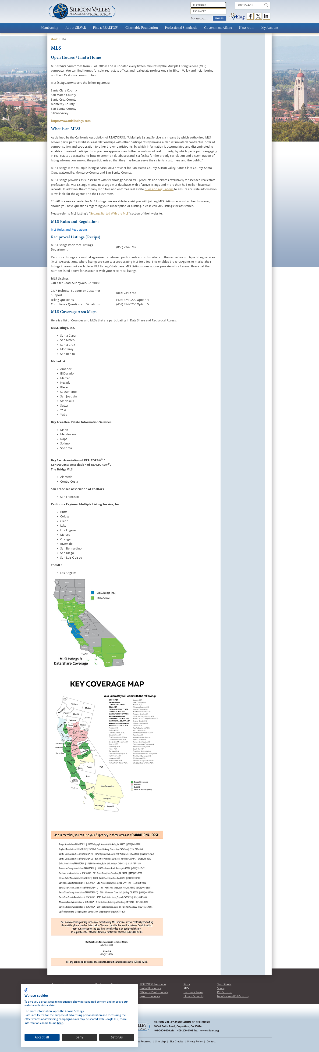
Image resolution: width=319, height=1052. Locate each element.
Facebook (250, 16)
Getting (95, 213)
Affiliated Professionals (154, 992)
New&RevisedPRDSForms (232, 996)
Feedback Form (193, 992)
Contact (211, 1041)
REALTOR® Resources (153, 984)
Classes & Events (193, 996)
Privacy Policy (194, 1041)
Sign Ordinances (150, 996)
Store (187, 984)
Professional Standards (181, 28)
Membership (49, 28)
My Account (269, 28)
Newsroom (246, 28)
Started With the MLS (114, 213)
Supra (220, 988)
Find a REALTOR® (105, 28)
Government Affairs (218, 28)
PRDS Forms (224, 992)
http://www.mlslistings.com (71, 121)
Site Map (160, 1041)
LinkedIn (266, 16)
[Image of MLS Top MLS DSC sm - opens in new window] (89, 667)
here (60, 1023)
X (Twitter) (258, 16)
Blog (237, 16)
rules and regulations (159, 189)
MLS (186, 988)
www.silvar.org (209, 1030)
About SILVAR (75, 28)
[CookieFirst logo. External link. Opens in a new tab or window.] (26, 990)
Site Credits (176, 1041)
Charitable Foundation (141, 28)
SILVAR (54, 38)
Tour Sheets (224, 984)
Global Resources (150, 988)
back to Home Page (82, 12)
